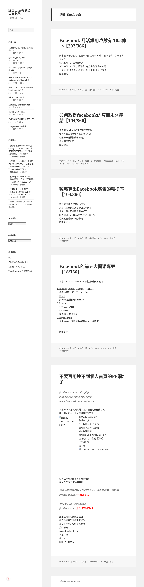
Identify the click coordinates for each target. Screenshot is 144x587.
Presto (62, 303)
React (62, 296)
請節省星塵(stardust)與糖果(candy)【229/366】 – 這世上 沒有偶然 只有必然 (20, 148)
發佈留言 (115, 90)
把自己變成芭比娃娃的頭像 (19, 104)
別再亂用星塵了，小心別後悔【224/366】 (20, 154)
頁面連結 (75, 163)
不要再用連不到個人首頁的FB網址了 (92, 379)
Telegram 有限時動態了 (18, 126)
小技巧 (112, 238)
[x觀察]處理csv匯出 (16, 97)
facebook (104, 90)
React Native (65, 317)
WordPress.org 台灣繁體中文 (20, 271)
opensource (106, 348)
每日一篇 (83, 90)
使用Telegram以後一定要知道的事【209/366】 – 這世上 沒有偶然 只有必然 (21, 164)
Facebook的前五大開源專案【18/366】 (87, 269)
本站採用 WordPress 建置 (69, 581)
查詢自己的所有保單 (16, 112)
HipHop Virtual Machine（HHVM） (77, 288)
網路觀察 (92, 90)
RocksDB (63, 310)
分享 (81, 161)
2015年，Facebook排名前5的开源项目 (84, 281)
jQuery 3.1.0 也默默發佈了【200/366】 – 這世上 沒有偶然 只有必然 (21, 179)
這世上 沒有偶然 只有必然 (19, 12)
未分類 (83, 561)
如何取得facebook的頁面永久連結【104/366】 (91, 117)
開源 (114, 348)
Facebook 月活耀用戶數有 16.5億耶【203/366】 (92, 43)
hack (117, 161)
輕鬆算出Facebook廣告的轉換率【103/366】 (91, 191)
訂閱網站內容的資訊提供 (18, 262)
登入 (10, 257)
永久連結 (66, 163)
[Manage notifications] (8, 578)
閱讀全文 (65, 73)
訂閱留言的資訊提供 (16, 266)
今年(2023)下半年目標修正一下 (21, 119)
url (101, 561)
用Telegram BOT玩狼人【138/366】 (18, 169)
